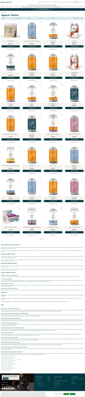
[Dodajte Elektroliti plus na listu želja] (40, 115)
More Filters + (76, 18)
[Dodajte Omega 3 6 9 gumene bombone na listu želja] (83, 208)
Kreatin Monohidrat (74, 72)
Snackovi (45, 5)
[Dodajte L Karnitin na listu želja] (83, 22)
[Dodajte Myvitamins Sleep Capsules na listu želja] (61, 208)
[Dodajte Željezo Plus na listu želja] (40, 85)
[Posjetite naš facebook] (5, 388)
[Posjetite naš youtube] (9, 388)
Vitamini (41, 5)
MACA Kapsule (74, 165)
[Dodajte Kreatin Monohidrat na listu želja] (83, 53)
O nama (55, 378)
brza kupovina (11, 46)
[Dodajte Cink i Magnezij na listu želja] (61, 22)
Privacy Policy (39, 396)
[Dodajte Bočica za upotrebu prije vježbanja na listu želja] (19, 208)
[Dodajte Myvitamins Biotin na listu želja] (83, 178)
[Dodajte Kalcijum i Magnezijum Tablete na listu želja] (61, 85)
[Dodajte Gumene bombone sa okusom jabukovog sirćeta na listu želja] (19, 146)
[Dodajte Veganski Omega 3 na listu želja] (61, 146)
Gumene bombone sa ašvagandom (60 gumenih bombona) (32, 228)
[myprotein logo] (6, 2)
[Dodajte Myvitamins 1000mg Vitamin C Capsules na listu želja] (19, 115)
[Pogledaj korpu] (82, 2)
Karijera (55, 387)
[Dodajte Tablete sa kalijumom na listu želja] (61, 178)
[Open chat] (13, 388)
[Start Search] (39, 2)
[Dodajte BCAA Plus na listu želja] (83, 85)
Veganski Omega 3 (53, 165)
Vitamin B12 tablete (32, 165)
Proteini (30, 5)
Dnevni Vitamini (32, 72)
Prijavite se (5, 378)
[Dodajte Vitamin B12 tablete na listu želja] (40, 146)
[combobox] (58, 2)
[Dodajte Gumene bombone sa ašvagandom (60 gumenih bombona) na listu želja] (40, 208)
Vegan (49, 5)
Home (2, 12)
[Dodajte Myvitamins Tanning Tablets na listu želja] (83, 115)
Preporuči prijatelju (77, 378)
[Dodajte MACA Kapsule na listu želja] (83, 146)
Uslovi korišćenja (56, 385)
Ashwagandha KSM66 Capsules (6, 301)
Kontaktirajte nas (39, 378)
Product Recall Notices (40, 385)
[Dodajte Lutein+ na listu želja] (19, 178)
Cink (53, 72)
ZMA (10, 72)
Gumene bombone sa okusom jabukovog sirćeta (10, 165)
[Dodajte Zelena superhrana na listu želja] (19, 22)
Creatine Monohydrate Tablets (6, 298)
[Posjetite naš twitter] (11, 388)
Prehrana (34, 5)
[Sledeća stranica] (45, 238)
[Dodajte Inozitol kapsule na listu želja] (40, 178)
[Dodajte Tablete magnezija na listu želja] (19, 85)
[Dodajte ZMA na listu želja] (19, 53)
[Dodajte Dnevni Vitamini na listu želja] (40, 53)
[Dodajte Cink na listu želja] (61, 53)
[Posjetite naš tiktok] (7, 388)
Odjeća (38, 5)
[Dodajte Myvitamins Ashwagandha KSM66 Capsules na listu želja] (40, 22)
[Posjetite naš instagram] (3, 388)
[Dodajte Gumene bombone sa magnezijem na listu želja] (61, 115)
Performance (54, 5)
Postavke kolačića (5, 382)
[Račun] (80, 2)
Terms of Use (44, 396)
